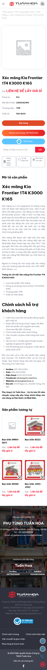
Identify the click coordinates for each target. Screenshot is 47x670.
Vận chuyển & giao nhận (13, 639)
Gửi (40, 149)
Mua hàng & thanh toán (13, 644)
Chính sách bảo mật (35, 634)
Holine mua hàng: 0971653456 (23, 133)
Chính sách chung (10, 634)
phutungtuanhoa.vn (24, 381)
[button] (3, 4)
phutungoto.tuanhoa (27, 378)
